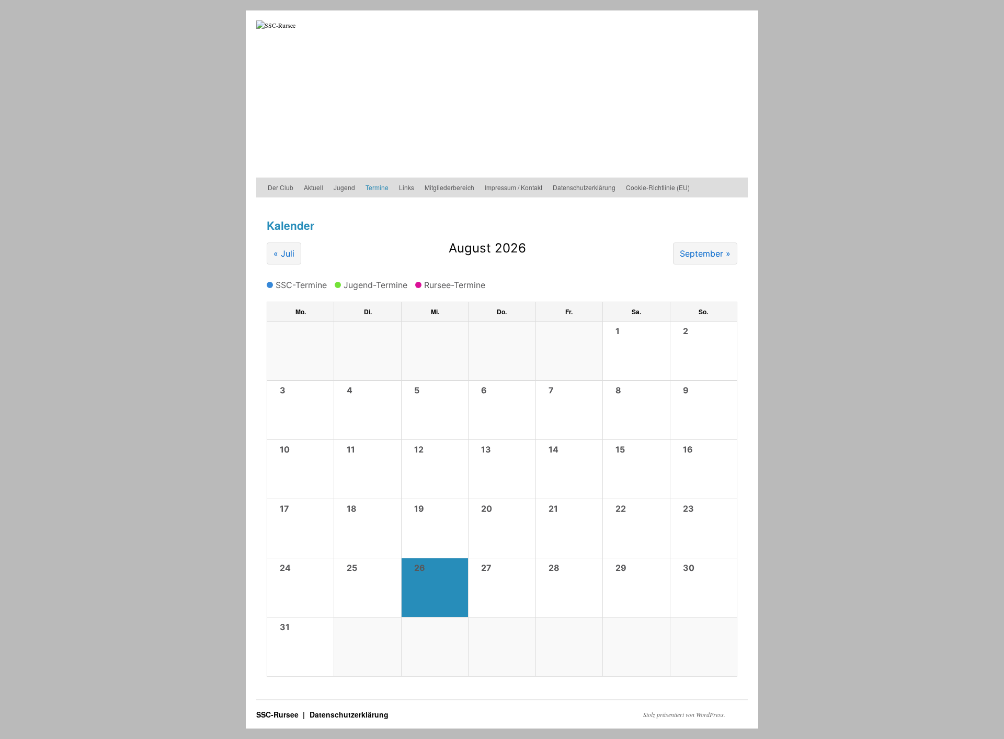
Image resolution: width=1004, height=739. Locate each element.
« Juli (283, 253)
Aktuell (313, 187)
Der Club (280, 187)
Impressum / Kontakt (513, 187)
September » (705, 253)
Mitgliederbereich (449, 187)
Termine (377, 187)
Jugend (344, 187)
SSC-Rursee (278, 714)
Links (406, 187)
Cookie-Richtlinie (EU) (658, 187)
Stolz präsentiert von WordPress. (684, 714)
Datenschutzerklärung (584, 187)
